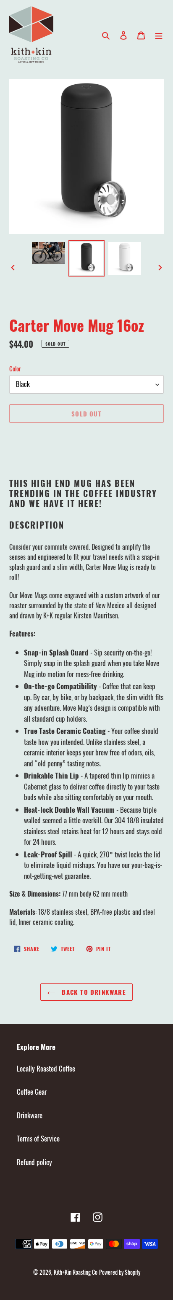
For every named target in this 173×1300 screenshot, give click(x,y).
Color (15, 368)
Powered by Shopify (119, 1272)
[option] (48, 253)
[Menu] (159, 34)
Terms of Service (38, 1138)
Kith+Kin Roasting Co (75, 1272)
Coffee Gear (32, 1091)
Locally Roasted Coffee (46, 1068)
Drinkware (29, 1115)
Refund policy (34, 1162)
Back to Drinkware (93, 991)
